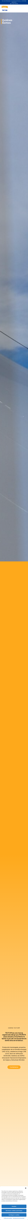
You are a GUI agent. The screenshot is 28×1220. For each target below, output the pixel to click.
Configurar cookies (14, 1215)
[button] (25, 1188)
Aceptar (14, 1206)
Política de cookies (8, 1218)
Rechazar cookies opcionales (14, 1210)
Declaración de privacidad (18, 1218)
